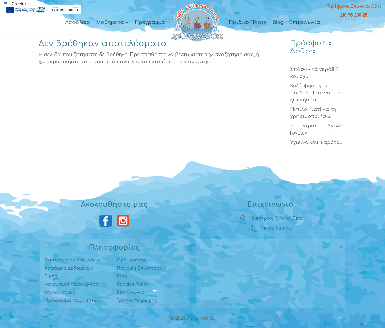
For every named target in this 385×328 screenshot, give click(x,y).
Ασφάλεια (77, 22)
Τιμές (51, 276)
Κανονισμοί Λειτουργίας (71, 284)
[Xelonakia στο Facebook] (105, 221)
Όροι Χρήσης (131, 260)
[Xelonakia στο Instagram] (123, 221)
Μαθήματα (110, 22)
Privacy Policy (60, 292)
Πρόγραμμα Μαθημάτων (72, 300)
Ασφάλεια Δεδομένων (69, 268)
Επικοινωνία (304, 22)
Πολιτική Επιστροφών (141, 268)
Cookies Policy (132, 284)
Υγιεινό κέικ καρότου (316, 142)
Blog (278, 22)
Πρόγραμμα (150, 22)
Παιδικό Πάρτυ (248, 22)
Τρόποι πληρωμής (137, 300)
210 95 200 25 (275, 228)
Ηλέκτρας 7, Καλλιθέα (275, 218)
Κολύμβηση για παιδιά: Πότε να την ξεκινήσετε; (315, 93)
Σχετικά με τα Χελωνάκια (72, 260)
